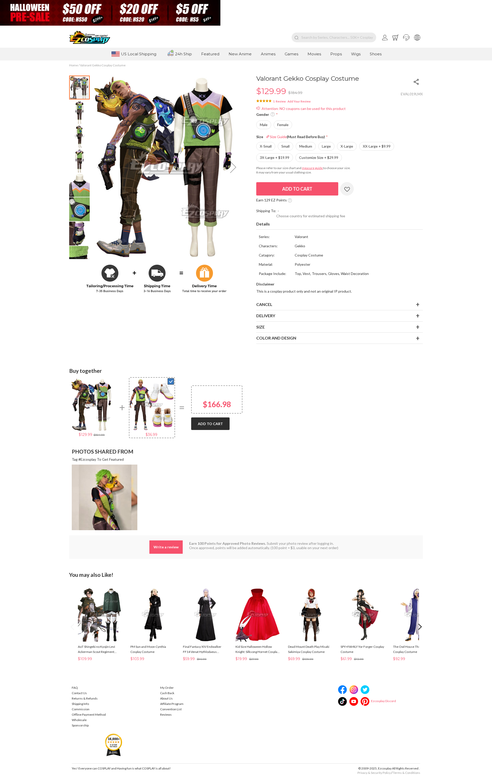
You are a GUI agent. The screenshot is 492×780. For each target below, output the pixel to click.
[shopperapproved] (113, 744)
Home (73, 65)
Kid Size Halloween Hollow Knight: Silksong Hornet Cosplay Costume (257, 649)
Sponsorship (80, 725)
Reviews (166, 714)
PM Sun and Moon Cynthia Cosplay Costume (148, 649)
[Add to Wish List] (347, 189)
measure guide (312, 168)
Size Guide (297, 137)
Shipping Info (80, 704)
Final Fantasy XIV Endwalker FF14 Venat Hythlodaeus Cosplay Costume (202, 649)
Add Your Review (299, 101)
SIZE (260, 326)
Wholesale (79, 720)
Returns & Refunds (85, 698)
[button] (406, 37)
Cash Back (167, 693)
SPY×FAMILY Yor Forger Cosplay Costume (362, 649)
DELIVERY (265, 315)
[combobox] (334, 37)
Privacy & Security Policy (374, 773)
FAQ (75, 688)
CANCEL (264, 304)
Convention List (171, 709)
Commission (80, 709)
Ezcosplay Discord (383, 701)
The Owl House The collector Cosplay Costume (413, 649)
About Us (166, 698)
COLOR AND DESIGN (276, 337)
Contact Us (79, 693)
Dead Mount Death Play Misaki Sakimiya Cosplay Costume (308, 649)
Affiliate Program (171, 704)
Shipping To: (266, 211)
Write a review (166, 547)
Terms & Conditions (406, 773)
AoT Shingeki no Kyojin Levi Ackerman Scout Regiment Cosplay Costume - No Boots (97, 649)
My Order (167, 688)
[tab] (339, 224)
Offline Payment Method (89, 714)
